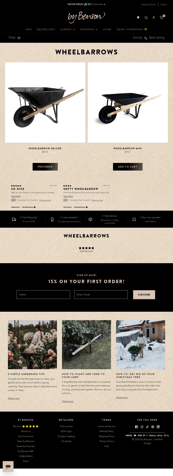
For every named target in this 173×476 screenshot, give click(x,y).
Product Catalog (66, 436)
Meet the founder (25, 446)
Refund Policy (107, 431)
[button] (138, 17)
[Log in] (154, 17)
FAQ (106, 446)
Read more (13, 398)
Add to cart (128, 166)
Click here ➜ (98, 4)
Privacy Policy (107, 441)
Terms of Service (107, 426)
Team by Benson (25, 441)
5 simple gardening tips (26, 374)
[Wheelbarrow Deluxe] (45, 102)
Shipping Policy (107, 436)
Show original (45, 200)
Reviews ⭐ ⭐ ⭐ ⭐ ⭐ (26, 426)
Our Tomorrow (25, 436)
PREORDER (45, 166)
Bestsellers (46, 29)
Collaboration (26, 456)
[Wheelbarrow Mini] (128, 102)
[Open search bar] (146, 17)
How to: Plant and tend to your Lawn (83, 375)
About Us (26, 431)
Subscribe (144, 294)
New (29, 29)
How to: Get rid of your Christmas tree (135, 375)
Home (107, 29)
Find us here (66, 426)
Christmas (66, 441)
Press (26, 461)
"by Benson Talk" (25, 451)
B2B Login (66, 431)
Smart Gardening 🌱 (132, 29)
